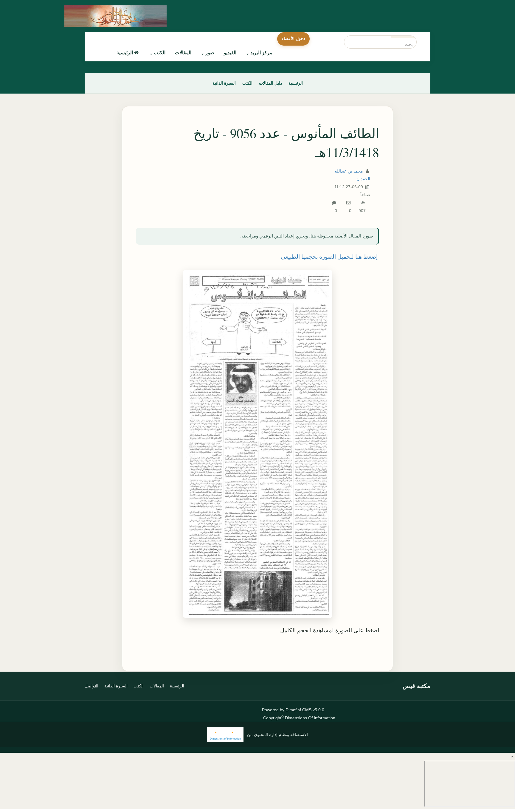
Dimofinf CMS (298, 709)
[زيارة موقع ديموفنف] (225, 734)
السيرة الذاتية (224, 83)
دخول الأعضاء (293, 38)
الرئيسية (125, 52)
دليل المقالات (270, 83)
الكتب (159, 52)
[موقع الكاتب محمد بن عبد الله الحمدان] (128, 16)
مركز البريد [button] (261, 52)
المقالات (183, 52)
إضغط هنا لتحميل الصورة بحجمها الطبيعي (329, 257)
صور (209, 52)
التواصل (91, 686)
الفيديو (230, 52)
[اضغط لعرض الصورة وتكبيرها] (257, 444)
